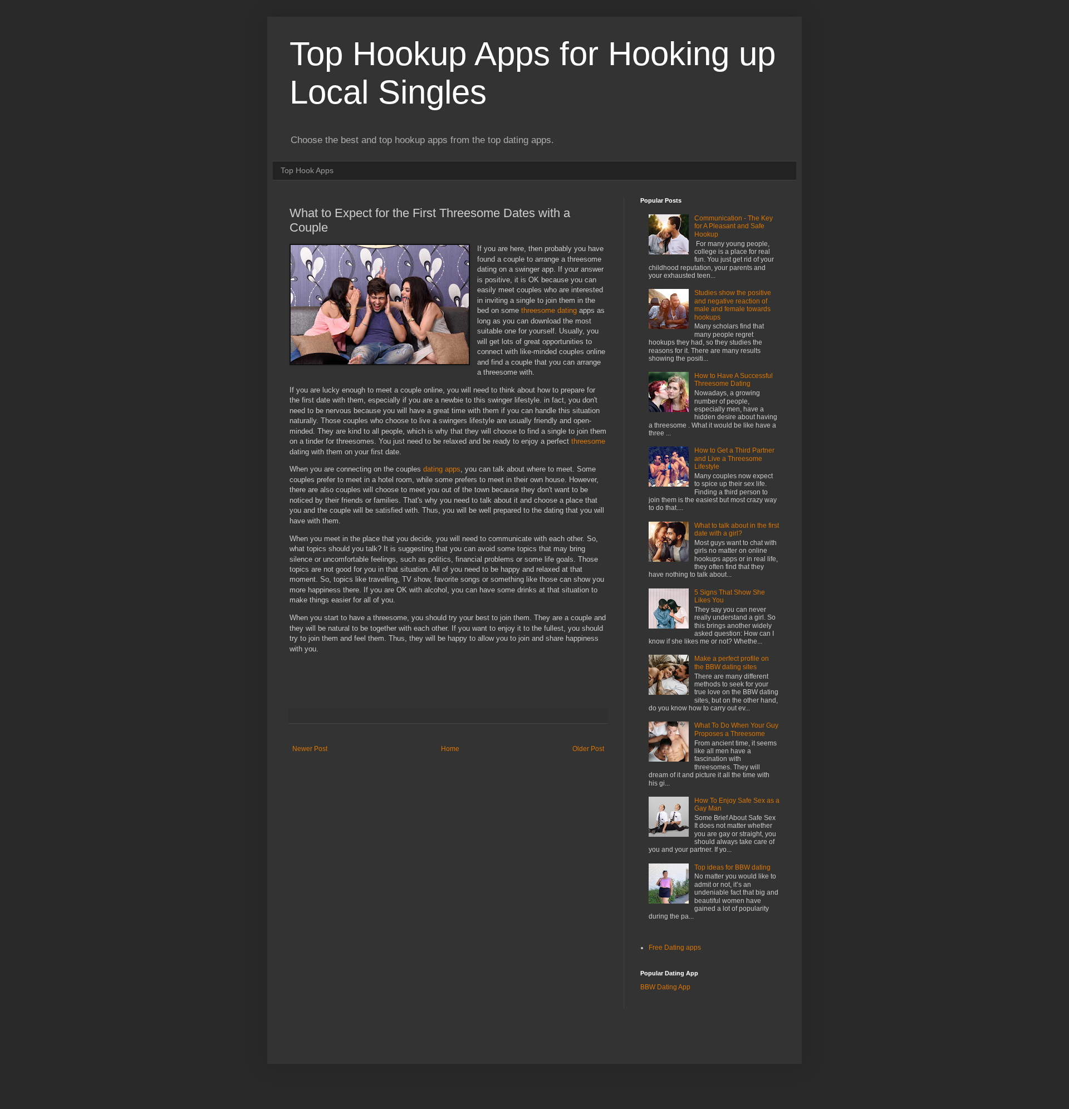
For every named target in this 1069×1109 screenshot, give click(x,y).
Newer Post (309, 749)
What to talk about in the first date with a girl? (736, 529)
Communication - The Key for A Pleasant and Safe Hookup (733, 226)
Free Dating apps (675, 947)
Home (450, 749)
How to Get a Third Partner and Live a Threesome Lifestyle (734, 458)
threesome (588, 441)
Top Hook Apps (307, 170)
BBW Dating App (665, 987)
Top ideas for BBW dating (732, 867)
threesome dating (549, 310)
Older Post (588, 749)
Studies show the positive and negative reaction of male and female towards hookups (732, 305)
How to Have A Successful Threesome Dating (733, 379)
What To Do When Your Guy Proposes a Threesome (736, 729)
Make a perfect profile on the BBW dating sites (731, 662)
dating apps (441, 469)
